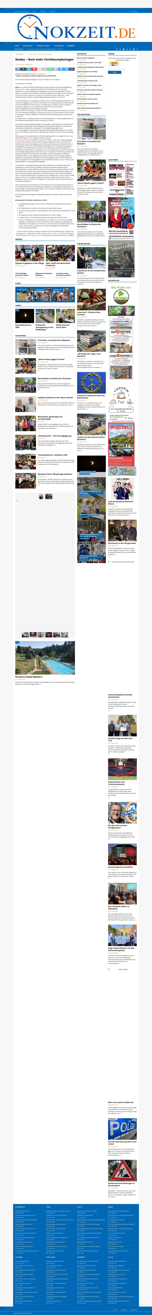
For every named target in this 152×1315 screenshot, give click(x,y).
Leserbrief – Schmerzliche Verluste (88, 313)
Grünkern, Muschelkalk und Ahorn (24, 1274)
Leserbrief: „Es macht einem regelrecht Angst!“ (89, 1301)
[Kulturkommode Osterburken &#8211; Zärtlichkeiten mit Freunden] (121, 239)
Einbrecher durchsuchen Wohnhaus (44, 274)
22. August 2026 (51, 1213)
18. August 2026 (82, 1217)
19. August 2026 (51, 1221)
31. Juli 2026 (42, 421)
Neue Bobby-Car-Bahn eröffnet (23, 1301)
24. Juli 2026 (19, 1272)
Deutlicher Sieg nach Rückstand (54, 1233)
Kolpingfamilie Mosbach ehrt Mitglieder (56, 1296)
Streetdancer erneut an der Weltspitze (56, 1215)
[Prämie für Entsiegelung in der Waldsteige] (45, 316)
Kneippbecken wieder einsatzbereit (24, 1288)
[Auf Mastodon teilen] (55, 69)
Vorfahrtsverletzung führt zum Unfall (89, 62)
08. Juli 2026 (19, 1281)
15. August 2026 (114, 830)
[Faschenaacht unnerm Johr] (29, 294)
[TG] (134, 49)
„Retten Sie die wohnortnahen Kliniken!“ (91, 438)
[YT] (123, 49)
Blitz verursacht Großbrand (85, 58)
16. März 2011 (21, 64)
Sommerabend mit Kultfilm (120, 867)
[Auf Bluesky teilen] (66, 69)
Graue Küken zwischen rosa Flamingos (25, 1279)
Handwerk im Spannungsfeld (85, 1215)
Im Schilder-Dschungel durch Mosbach (87, 1288)
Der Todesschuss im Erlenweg (85, 1283)
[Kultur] (122, 489)
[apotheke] (121, 385)
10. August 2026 (43, 381)
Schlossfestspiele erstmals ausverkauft (120, 696)
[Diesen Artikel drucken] (45, 69)
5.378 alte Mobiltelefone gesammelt (88, 557)
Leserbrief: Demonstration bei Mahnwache (91, 396)
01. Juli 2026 (19, 1285)
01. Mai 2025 (81, 1298)
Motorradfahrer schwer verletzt (87, 99)
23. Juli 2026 (42, 476)
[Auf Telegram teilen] (61, 69)
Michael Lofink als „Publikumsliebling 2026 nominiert (60, 1220)
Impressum (43, 11)
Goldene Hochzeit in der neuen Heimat (55, 397)
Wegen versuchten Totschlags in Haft (89, 85)
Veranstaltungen (43, 46)
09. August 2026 (114, 869)
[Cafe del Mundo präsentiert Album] (41, 496)
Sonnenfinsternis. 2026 (23, 326)
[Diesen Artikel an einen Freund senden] (39, 69)
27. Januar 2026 (83, 442)
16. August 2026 (51, 1226)
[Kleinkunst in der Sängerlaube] (48, 496)
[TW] (120, 49)
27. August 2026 (21, 266)
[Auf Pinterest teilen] (34, 69)
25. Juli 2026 (42, 457)
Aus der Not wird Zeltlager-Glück (116, 1233)
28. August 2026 (82, 60)
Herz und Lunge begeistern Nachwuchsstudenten (121, 1224)
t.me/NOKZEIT (54, 233)
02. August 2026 (85, 538)
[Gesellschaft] (25, 347)
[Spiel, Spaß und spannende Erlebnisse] (60, 253)
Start (17, 46)
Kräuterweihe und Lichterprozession (116, 783)
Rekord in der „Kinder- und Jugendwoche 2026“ (120, 1215)
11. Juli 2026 (19, 1276)
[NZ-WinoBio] (121, 305)
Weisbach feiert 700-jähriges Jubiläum (55, 474)
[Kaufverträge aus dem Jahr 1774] (25, 634)
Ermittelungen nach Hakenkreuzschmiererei (27, 1251)
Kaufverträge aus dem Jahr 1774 (120, 739)
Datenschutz (52, 11)
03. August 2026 (21, 679)
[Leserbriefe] (91, 258)
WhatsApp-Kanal (40, 74)
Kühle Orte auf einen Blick (62, 326)
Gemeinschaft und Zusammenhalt (55, 1242)
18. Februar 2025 (82, 1303)
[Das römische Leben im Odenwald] (56, 634)
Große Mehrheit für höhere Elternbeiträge (88, 1224)
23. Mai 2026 (82, 358)
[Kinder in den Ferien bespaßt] (47, 294)
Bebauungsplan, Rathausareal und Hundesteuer (90, 1228)
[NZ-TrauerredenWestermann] (121, 276)
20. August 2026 (114, 743)
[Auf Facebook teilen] (18, 69)
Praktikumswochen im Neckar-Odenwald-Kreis (120, 1228)
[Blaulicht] (122, 1034)
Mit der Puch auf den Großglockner (117, 826)
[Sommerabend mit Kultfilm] (48, 634)
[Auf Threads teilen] (72, 69)
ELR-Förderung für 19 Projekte (85, 1242)
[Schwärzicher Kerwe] (121, 196)
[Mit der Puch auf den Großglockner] (41, 634)
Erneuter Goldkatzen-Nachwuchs (24, 1265)
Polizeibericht (20, 1207)
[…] (60, 349)
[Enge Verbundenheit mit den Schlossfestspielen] (64, 634)
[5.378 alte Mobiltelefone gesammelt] (91, 552)
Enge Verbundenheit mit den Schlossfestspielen (121, 949)
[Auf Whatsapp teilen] (50, 69)
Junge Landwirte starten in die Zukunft (118, 1251)
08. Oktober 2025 (82, 1289)
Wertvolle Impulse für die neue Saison (56, 1246)
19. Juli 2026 (50, 1298)
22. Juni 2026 (19, 1298)
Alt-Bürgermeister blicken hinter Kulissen (119, 1301)
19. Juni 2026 (19, 1303)
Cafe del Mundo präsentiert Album (21, 274)
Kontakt (34, 11)
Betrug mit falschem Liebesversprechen (90, 90)
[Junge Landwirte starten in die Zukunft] (65, 294)
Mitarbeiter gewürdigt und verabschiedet (50, 418)
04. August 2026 (85, 517)
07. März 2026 (82, 400)
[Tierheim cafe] (121, 421)
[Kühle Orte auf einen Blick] (65, 316)
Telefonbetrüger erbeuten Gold (87, 81)
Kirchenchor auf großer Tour (53, 1301)
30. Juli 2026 (19, 1267)
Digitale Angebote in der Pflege (29, 263)
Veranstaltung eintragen (22, 11)
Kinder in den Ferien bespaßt (116, 1246)
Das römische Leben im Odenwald (118, 907)
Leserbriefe (71, 46)
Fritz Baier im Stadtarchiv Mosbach (54, 340)
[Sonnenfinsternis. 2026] (24, 316)
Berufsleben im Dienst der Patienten (54, 378)
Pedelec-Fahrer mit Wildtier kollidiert (89, 94)
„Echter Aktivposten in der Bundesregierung (88, 1246)
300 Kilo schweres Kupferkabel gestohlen (90, 76)
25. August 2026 (62, 277)
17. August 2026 (114, 787)
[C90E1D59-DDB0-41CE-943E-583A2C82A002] (122, 475)
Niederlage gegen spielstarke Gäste (55, 1224)
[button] (2, 9)
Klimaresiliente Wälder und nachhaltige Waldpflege (89, 535)
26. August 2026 (51, 268)
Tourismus (19, 1257)
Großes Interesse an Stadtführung (24, 1296)
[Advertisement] (130, 88)
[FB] (116, 49)
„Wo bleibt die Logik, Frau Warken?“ (89, 355)
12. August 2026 (83, 317)
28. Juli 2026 (42, 438)
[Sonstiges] (122, 1170)
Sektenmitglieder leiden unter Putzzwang (88, 1296)
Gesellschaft (50, 1257)
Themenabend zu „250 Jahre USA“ (53, 455)
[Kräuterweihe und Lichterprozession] (33, 634)
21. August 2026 (43, 362)
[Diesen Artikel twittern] (23, 69)
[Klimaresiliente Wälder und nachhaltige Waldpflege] (91, 531)
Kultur (110, 1257)
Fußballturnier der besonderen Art (55, 1251)
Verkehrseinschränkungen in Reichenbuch (90, 67)
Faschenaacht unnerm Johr (115, 1242)
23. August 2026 (43, 343)
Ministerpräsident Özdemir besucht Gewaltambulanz (91, 1220)
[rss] (130, 49)
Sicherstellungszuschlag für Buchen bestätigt (89, 1233)
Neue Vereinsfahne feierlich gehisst (55, 1228)
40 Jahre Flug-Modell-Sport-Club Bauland (57, 1237)
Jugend (110, 1207)
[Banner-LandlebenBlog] (121, 314)
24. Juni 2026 (19, 1294)
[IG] (127, 49)
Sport (48, 1207)
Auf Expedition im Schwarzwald (116, 1220)
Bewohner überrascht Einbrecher (87, 103)
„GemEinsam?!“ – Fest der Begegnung (54, 436)
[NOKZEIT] (76, 41)
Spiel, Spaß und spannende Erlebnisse (58, 264)
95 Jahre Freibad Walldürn (29, 676)
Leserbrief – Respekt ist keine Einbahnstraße (89, 1292)
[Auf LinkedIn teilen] (28, 69)
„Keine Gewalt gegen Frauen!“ (51, 359)
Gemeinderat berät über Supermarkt (87, 1211)
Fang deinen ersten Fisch (114, 1237)
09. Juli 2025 (81, 1294)
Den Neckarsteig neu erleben (23, 1283)
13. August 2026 (85, 474)
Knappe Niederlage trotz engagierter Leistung (58, 1211)
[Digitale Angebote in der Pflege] (29, 253)
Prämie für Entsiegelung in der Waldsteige (44, 327)
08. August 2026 (43, 400)
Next (18, 295)
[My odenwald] (121, 465)
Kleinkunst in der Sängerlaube (122, 543)
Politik (79, 1207)
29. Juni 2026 (19, 1289)
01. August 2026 (51, 1248)
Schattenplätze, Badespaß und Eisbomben (26, 1292)
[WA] (137, 49)
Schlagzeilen (27, 46)
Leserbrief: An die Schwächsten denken (63, 274)
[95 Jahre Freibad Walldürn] (45, 658)
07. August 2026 (114, 953)
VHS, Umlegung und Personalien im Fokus (88, 1237)
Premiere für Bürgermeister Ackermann (87, 1251)
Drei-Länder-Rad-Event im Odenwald (25, 1270)
